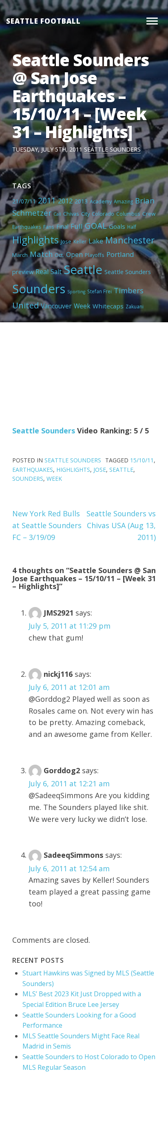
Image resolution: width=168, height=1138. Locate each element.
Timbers (129, 290)
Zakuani (135, 306)
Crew (148, 213)
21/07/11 (24, 201)
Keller (79, 241)
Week (82, 305)
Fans (48, 226)
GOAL (96, 225)
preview (22, 272)
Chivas (71, 213)
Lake (95, 241)
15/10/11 (142, 460)
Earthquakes (26, 226)
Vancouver (56, 305)
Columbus (128, 213)
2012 (65, 200)
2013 (81, 201)
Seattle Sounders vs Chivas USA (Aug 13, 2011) (121, 525)
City (85, 213)
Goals (117, 226)
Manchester (130, 240)
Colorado (103, 213)
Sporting (76, 292)
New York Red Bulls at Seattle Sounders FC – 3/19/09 (47, 525)
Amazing (123, 201)
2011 (47, 200)
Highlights (35, 239)
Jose (66, 241)
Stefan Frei (99, 291)
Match (41, 254)
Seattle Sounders (112, 149)
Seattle (83, 269)
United (25, 305)
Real (42, 271)
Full (77, 226)
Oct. (59, 255)
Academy (101, 201)
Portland (120, 254)
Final (62, 226)
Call (57, 214)
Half (131, 226)
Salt (56, 271)
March (20, 255)
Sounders (38, 289)
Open (74, 254)
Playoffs (94, 255)
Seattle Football (43, 21)
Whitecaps (108, 306)
